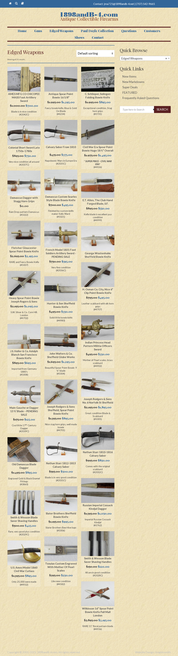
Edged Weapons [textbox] (144, 58)
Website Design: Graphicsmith (153, 652)
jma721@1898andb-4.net (119, 3)
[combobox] (145, 58)
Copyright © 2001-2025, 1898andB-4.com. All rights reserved (43, 652)
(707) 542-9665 (145, 3)
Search (162, 109)
